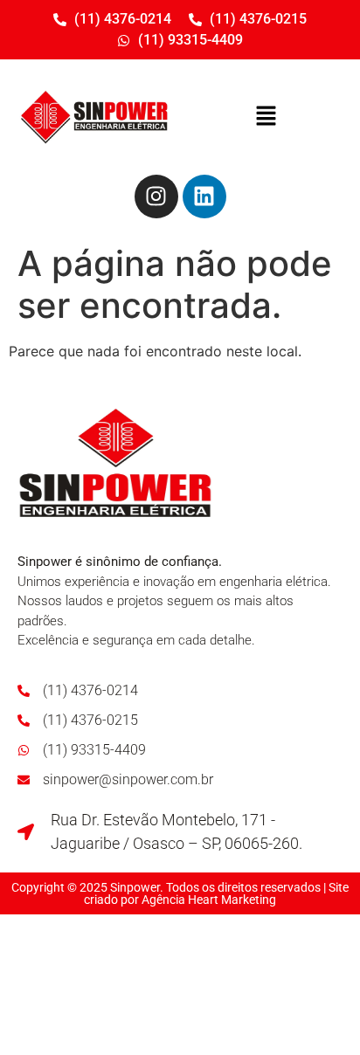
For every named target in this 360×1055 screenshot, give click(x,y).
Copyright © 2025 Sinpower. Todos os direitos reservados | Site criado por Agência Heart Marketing (180, 893)
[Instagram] (156, 196)
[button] (265, 116)
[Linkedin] (204, 196)
